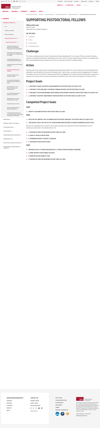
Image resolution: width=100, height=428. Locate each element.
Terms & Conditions (80, 413)
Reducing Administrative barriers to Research (13, 108)
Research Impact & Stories (10, 123)
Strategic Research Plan (61, 14)
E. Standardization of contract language (42, 138)
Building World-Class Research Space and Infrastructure (12, 88)
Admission (5, 11)
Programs (14, 11)
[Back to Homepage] (11, 6)
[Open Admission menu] (9, 11)
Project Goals (32, 43)
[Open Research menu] (37, 11)
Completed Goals (34, 46)
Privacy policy (88, 413)
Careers (91, 1)
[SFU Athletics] (57, 414)
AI (5, 26)
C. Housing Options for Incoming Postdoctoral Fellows (47, 132)
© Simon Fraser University (81, 415)
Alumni (76, 1)
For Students (7, 131)
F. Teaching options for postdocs (39, 142)
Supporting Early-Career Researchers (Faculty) (13, 99)
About (41, 11)
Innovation (6, 119)
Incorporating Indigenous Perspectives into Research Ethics (13, 82)
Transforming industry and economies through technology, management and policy (15, 114)
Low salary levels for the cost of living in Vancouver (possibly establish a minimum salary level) (61, 122)
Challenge (32, 36)
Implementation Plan (73, 14)
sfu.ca (3, 1)
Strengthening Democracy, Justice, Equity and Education (14, 60)
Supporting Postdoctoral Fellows (13, 70)
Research (33, 11)
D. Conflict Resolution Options (39, 135)
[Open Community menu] (28, 11)
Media (97, 1)
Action (30, 40)
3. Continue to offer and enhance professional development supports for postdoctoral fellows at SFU (63, 92)
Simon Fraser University (31, 14)
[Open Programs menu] (18, 11)
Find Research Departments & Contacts (11, 147)
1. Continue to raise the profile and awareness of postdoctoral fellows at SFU (55, 86)
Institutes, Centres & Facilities (12, 143)
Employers (84, 1)
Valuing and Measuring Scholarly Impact (13, 75)
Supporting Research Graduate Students (14, 65)
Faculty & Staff (68, 1)
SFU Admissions (59, 402)
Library (57, 407)
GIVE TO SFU (22, 1)
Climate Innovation (9, 30)
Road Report (58, 405)
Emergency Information (61, 410)
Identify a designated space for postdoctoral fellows (47, 111)
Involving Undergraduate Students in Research (13, 94)
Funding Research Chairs (13, 103)
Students (60, 1)
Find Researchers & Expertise (12, 135)
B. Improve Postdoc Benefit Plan (39, 156)
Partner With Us (8, 139)
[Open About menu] (44, 11)
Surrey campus (34, 403)
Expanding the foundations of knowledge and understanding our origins (15, 54)
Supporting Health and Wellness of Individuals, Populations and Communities (14, 47)
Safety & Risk (58, 397)
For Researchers (8, 127)
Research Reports (9, 34)
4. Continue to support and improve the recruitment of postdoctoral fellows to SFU (57, 96)
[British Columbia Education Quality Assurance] (62, 414)
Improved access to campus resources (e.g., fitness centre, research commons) (54, 149)
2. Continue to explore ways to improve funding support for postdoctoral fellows (57, 89)
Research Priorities (49, 14)
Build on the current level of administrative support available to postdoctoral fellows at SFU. (61, 119)
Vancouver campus (35, 405)
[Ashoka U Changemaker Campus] (68, 414)
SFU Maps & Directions (61, 400)
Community (24, 11)
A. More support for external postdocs (42, 153)
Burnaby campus (34, 400)
